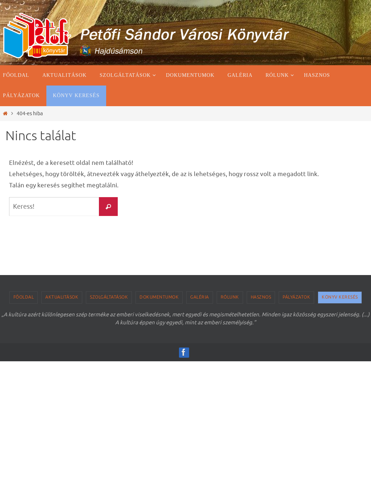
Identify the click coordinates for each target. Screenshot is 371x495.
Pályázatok (296, 297)
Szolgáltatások (109, 297)
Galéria (199, 297)
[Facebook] (183, 352)
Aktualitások (61, 297)
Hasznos (261, 297)
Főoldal (23, 297)
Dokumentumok (159, 297)
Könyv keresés (340, 297)
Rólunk (230, 297)
